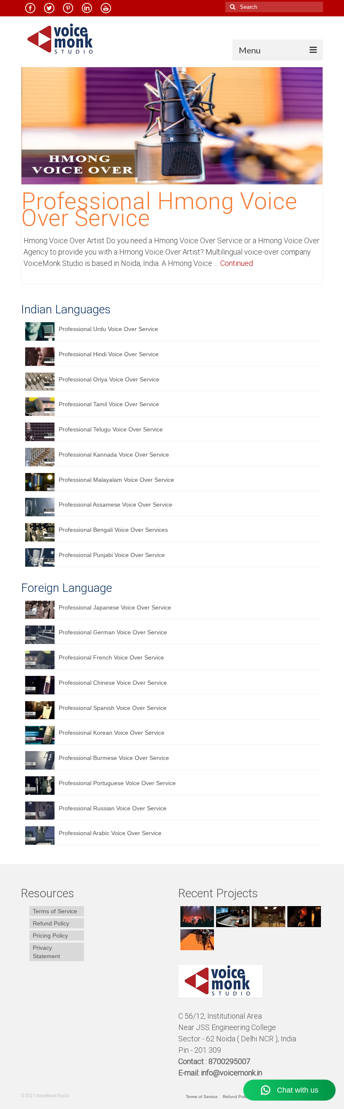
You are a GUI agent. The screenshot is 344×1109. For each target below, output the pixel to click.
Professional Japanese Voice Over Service (115, 607)
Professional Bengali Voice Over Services (113, 529)
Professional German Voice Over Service (113, 632)
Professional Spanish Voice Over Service (113, 707)
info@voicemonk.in (231, 1072)
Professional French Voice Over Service (111, 657)
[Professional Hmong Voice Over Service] (172, 125)
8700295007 (230, 1061)
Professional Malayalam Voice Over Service (116, 479)
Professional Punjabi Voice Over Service (112, 555)
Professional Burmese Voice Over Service (114, 757)
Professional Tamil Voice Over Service (109, 404)
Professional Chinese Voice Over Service (113, 682)
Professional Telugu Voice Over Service (111, 429)
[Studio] (303, 916)
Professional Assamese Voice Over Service (115, 504)
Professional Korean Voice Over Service (111, 732)
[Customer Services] (196, 916)
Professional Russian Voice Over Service (113, 808)
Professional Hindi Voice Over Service (109, 354)
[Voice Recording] (267, 916)
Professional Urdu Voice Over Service (108, 329)
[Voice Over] (196, 939)
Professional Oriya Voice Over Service (109, 379)
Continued (236, 263)
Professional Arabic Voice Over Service (110, 833)
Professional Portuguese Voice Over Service (117, 783)
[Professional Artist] (232, 916)
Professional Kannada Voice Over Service (114, 454)
